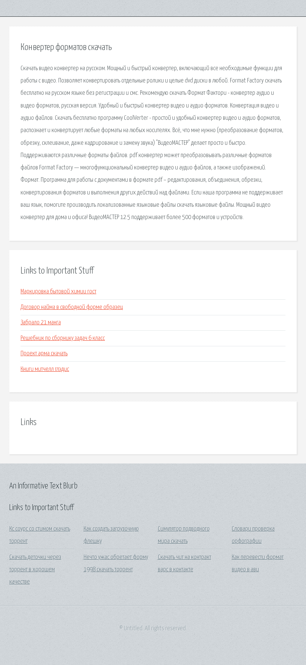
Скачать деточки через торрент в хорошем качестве (35, 570)
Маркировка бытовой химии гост (58, 291)
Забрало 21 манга (41, 322)
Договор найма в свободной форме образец (72, 307)
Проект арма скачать (44, 353)
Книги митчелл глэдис (45, 369)
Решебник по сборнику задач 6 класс (63, 338)
